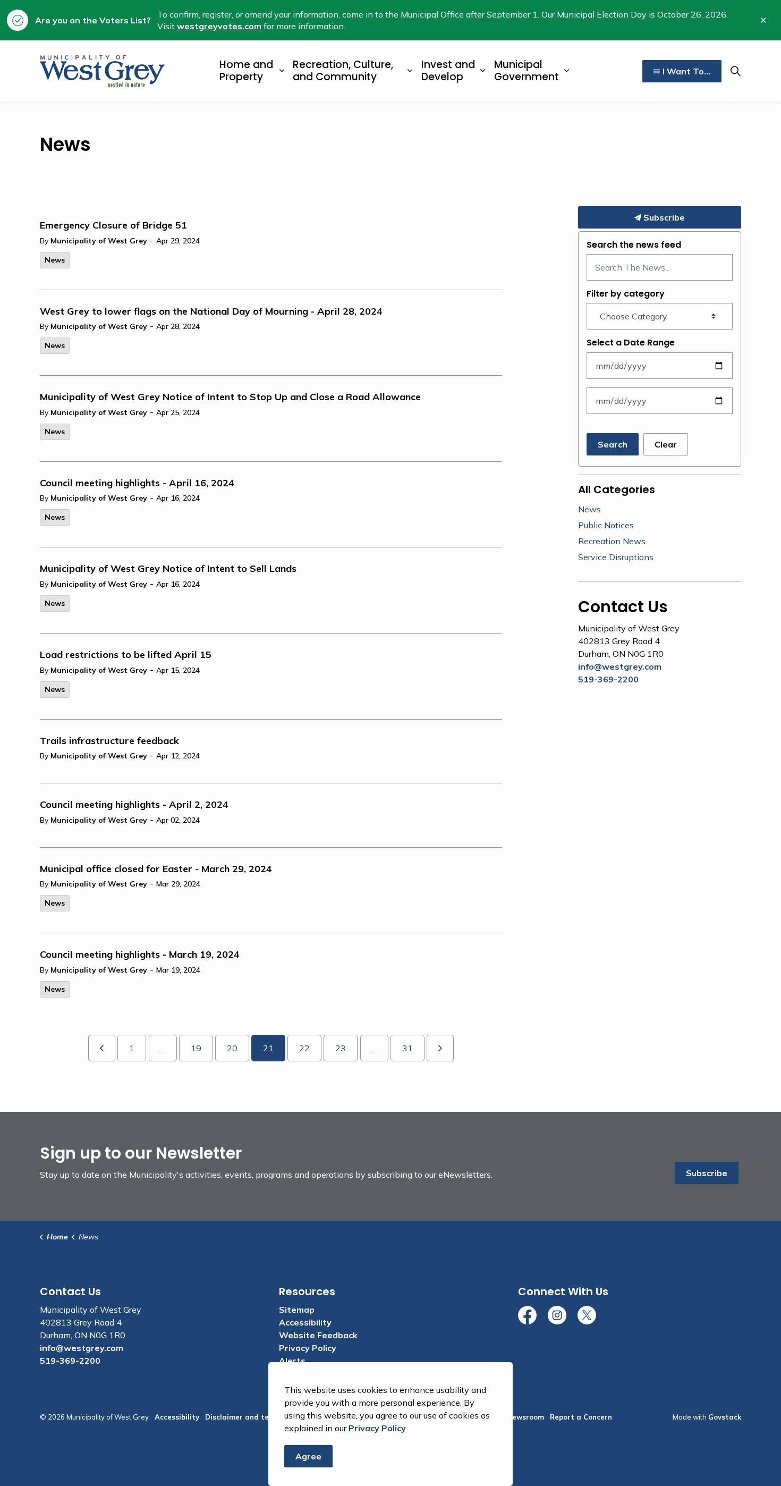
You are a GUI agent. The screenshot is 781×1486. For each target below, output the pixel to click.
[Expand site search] (735, 71)
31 (407, 1048)
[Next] (440, 1048)
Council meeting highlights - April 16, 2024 (137, 483)
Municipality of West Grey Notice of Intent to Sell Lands (168, 569)
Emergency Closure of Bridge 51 (113, 225)
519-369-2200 (608, 679)
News (55, 260)
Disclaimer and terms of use (255, 1417)
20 (232, 1048)
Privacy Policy (307, 1348)
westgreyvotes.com (219, 26)
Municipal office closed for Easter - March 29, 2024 (156, 869)
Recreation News (612, 541)
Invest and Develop (448, 70)
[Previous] (101, 1048)
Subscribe (663, 217)
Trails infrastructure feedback (109, 741)
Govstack (724, 1417)
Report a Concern (581, 1417)
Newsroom (525, 1417)
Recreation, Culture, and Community (343, 70)
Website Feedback (318, 1335)
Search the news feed (634, 245)
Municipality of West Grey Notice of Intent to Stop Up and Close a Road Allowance (230, 397)
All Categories (616, 489)
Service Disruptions (615, 557)
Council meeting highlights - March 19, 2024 (140, 954)
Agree (308, 1456)
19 (196, 1048)
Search (612, 444)
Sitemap (297, 1309)
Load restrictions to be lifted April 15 (125, 655)
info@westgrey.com (619, 666)
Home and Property (246, 70)
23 (340, 1048)
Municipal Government (526, 70)
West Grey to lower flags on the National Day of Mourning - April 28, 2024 (211, 311)
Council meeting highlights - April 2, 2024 (134, 804)
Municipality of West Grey (98, 241)
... (162, 1049)
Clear (666, 444)
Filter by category (626, 294)
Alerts (292, 1360)
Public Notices (606, 525)
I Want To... (686, 71)
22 (304, 1048)
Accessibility (305, 1322)
